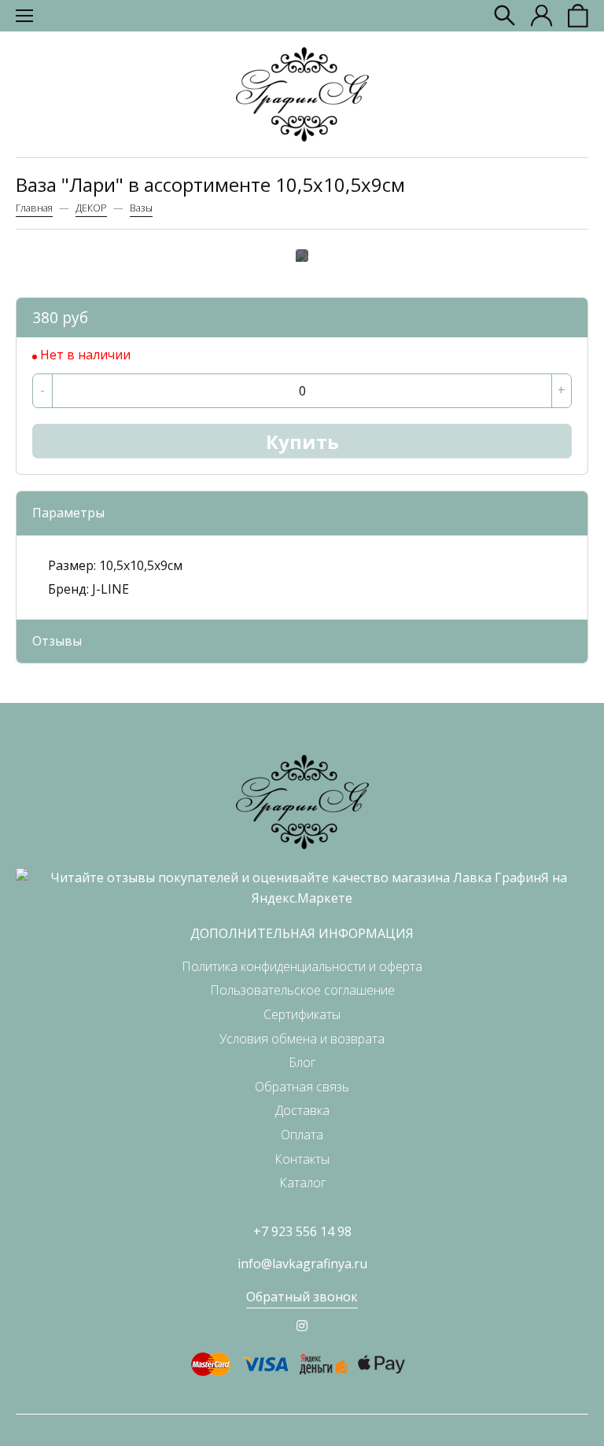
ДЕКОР (91, 208)
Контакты (302, 1159)
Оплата (302, 1134)
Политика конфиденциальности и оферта (302, 966)
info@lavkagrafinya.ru (302, 1263)
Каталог (302, 1182)
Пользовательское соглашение (302, 990)
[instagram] (302, 1325)
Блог (302, 1062)
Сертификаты (302, 1014)
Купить (302, 441)
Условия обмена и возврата (302, 1038)
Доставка (302, 1110)
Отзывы (57, 640)
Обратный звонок (302, 1296)
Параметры (68, 512)
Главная (34, 208)
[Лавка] (302, 94)
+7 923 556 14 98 (302, 1231)
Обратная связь (302, 1086)
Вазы (141, 208)
